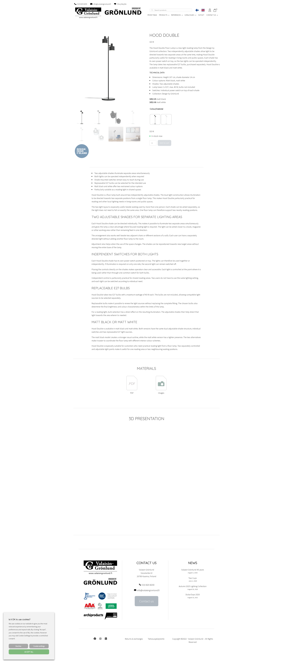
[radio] (155, 119)
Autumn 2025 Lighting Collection (192, 586)
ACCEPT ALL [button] (28, 652)
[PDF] (131, 389)
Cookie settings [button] (39, 646)
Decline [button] (18, 646)
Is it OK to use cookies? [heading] (19, 619)
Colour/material (156, 109)
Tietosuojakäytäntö (156, 639)
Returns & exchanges (134, 639)
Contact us (146, 601)
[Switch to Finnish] (197, 10)
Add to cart (164, 143)
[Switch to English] (203, 10)
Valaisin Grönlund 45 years (192, 569)
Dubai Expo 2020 (193, 594)
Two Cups (193, 578)
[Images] (161, 389)
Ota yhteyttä (121, 4)
